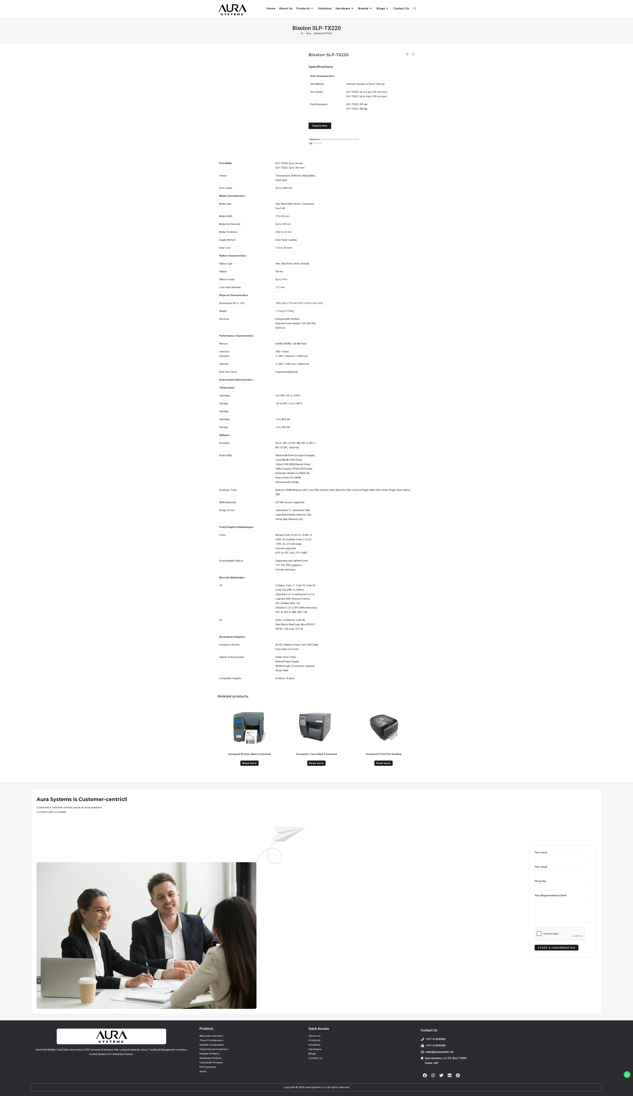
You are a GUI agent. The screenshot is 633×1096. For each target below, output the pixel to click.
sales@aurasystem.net (439, 1051)
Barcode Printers (329, 139)
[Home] (302, 33)
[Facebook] (425, 1075)
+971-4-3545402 (436, 1039)
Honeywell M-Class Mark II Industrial (249, 754)
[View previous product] (407, 54)
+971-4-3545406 (436, 1045)
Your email (541, 866)
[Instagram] (433, 1075)
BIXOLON (317, 143)
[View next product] (413, 54)
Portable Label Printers (348, 139)
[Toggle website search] (414, 8)
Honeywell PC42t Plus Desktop (383, 754)
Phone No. (541, 881)
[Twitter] (441, 1075)
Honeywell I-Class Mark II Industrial (316, 754)
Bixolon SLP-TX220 (323, 33)
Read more (249, 763)
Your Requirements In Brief (551, 895)
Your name (541, 852)
